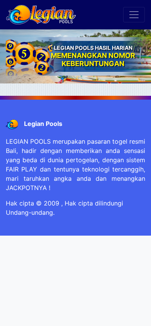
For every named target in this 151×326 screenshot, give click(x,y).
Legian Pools (43, 123)
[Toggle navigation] (134, 14)
